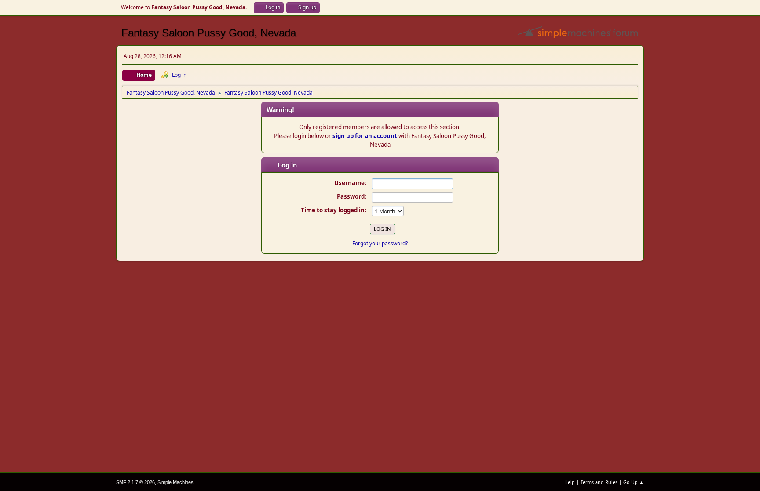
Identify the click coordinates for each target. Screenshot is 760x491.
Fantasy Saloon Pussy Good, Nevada (208, 33)
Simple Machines (175, 482)
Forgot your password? (380, 243)
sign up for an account (364, 136)
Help (569, 482)
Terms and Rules (599, 482)
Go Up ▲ (633, 482)
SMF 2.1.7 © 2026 (135, 482)
